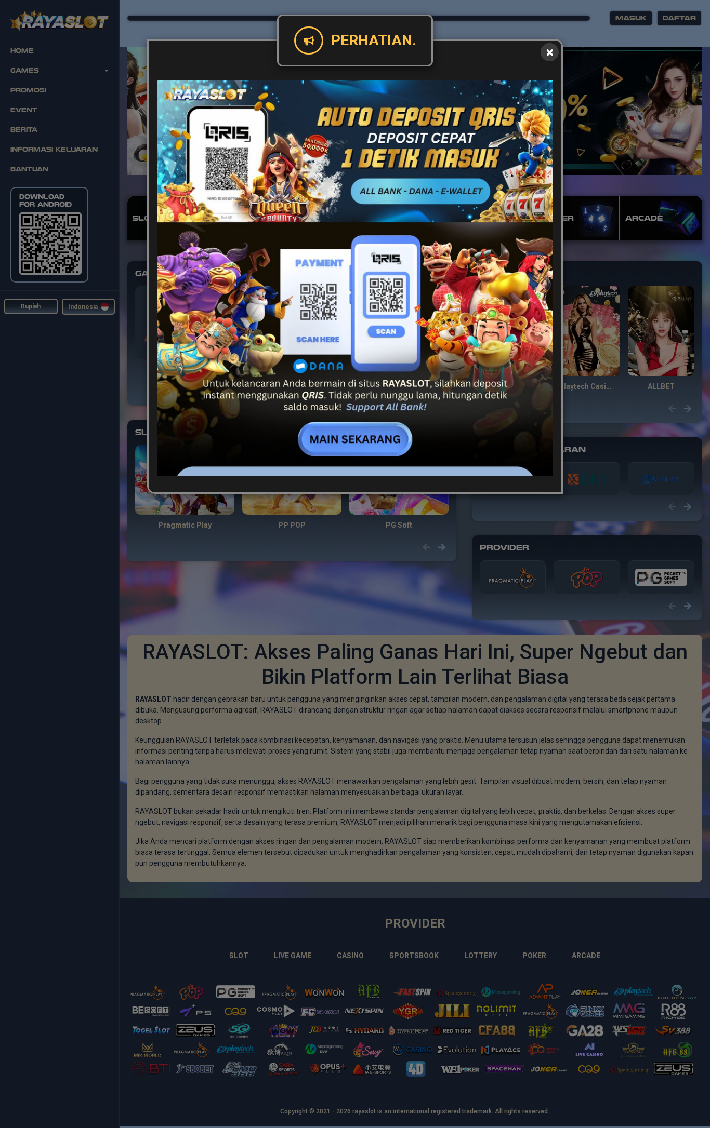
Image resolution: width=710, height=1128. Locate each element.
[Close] (550, 52)
